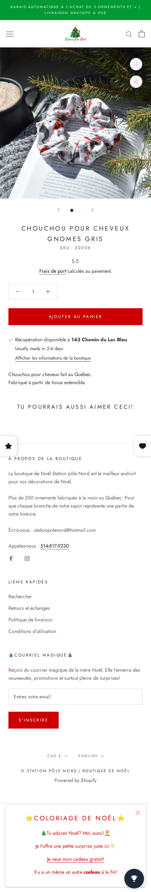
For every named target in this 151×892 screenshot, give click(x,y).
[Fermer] (137, 812)
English (88, 755)
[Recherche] (129, 34)
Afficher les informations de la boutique (53, 358)
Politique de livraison (30, 619)
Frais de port (52, 270)
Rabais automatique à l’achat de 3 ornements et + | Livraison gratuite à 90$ (75, 9)
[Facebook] (10, 558)
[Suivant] (92, 209)
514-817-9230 (54, 545)
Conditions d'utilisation (32, 631)
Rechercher (20, 596)
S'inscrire (33, 720)
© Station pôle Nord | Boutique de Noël (75, 771)
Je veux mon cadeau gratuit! (75, 858)
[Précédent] (59, 209)
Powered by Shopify (75, 780)
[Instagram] (27, 558)
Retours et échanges (29, 608)
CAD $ (54, 755)
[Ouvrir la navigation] (9, 34)
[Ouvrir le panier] (142, 33)
